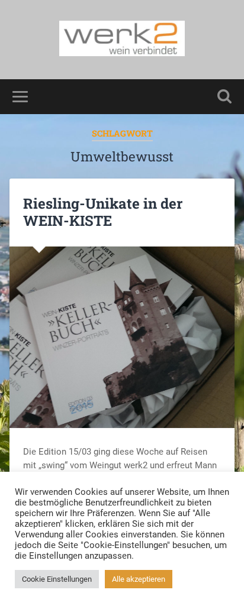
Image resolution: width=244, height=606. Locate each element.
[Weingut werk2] (122, 40)
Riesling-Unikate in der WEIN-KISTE (102, 212)
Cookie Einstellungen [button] (57, 579)
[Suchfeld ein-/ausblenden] (224, 96)
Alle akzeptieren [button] (138, 579)
